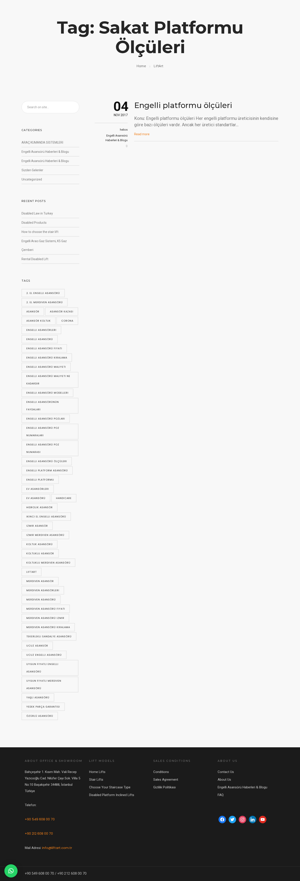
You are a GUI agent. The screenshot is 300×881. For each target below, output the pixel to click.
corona (67, 320)
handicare (64, 498)
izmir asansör (37, 526)
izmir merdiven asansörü (45, 535)
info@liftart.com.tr (57, 847)
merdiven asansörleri (42, 590)
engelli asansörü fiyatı (44, 348)
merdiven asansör (40, 581)
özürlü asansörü (39, 716)
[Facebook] (222, 819)
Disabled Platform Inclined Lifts (111, 795)
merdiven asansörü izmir (45, 618)
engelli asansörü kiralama (46, 357)
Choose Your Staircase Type (109, 787)
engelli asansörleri (41, 330)
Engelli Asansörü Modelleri (47, 393)
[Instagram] (242, 819)
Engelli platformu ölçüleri (183, 105)
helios (124, 129)
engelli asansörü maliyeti (46, 367)
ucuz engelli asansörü (44, 655)
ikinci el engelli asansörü (46, 516)
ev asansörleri (37, 489)
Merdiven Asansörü (41, 599)
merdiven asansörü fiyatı (45, 609)
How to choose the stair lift (40, 232)
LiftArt (158, 66)
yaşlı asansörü (37, 697)
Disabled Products (34, 222)
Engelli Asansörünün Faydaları (42, 405)
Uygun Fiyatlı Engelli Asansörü (42, 667)
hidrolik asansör (39, 507)
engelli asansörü (39, 339)
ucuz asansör (37, 645)
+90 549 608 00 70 (40, 819)
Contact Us (226, 772)
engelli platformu (40, 479)
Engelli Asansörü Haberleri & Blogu (45, 151)
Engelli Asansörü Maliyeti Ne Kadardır (48, 379)
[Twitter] (232, 819)
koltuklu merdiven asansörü (48, 562)
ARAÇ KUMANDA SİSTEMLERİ (42, 142)
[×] (11, 870)
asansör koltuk (38, 320)
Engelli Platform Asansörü (47, 470)
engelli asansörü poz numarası (42, 448)
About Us (224, 780)
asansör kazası (61, 311)
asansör (32, 311)
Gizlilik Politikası (164, 787)
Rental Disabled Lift (35, 259)
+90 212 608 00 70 (39, 833)
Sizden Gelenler (32, 170)
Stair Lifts (96, 780)
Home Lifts (97, 772)
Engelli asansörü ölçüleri (46, 461)
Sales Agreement (165, 780)
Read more (142, 134)
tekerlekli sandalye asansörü (49, 636)
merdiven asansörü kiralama (48, 627)
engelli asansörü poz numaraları (42, 431)
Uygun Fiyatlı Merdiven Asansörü (43, 684)
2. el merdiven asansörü (44, 302)
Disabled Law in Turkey (37, 213)
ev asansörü (35, 498)
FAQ (221, 795)
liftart (31, 572)
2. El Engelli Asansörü (43, 293)
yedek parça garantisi (43, 706)
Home (141, 66)
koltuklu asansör (40, 553)
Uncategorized (32, 179)
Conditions (161, 772)
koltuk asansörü (39, 544)
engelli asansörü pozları (45, 418)
